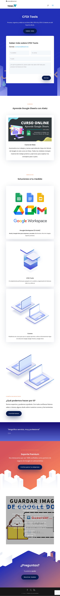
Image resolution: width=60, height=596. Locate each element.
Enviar (46, 78)
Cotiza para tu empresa (30, 467)
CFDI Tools (30, 278)
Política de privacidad (32, 593)
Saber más (30, 31)
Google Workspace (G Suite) (30, 230)
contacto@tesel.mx (21, 47)
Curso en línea (30, 145)
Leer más (30, 536)
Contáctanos (14, 413)
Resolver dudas (30, 577)
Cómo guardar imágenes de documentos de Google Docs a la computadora (30, 508)
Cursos (29, 333)
